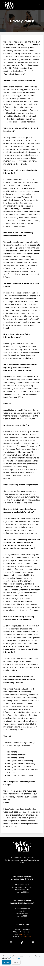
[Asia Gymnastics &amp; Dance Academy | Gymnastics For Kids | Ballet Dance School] (9, 5)
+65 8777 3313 (25, 937)
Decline (16, 962)
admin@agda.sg (24, 934)
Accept (6, 962)
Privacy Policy (15, 958)
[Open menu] (39, 5)
